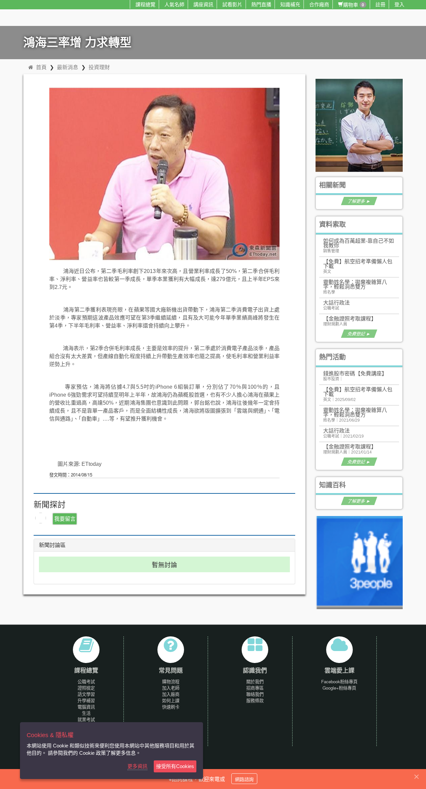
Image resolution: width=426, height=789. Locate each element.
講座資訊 (203, 4)
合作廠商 (319, 4)
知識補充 (290, 4)
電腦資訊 (86, 707)
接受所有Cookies (175, 766)
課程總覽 (145, 4)
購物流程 (170, 681)
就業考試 (86, 719)
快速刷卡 (170, 707)
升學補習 (86, 700)
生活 (86, 713)
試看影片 (232, 4)
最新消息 (67, 67)
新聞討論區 (52, 545)
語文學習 (86, 694)
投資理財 (99, 67)
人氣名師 (174, 4)
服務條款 (255, 700)
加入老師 (170, 688)
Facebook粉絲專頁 (339, 681)
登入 (399, 4)
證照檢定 (86, 688)
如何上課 (170, 700)
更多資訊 (137, 766)
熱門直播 (261, 4)
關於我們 (255, 681)
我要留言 (65, 518)
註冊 (380, 4)
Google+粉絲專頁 (339, 688)
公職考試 (86, 681)
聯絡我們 (255, 694)
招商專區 (255, 688)
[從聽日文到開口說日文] (362, 124)
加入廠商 (170, 694)
